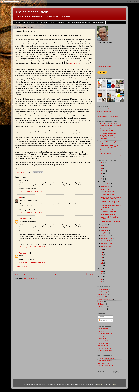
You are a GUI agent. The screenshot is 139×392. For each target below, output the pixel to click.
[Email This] (34, 172)
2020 (101, 268)
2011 (101, 179)
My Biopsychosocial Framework (79, 22)
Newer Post (20, 274)
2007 (101, 168)
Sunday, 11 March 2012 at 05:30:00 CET (32, 212)
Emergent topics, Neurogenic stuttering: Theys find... (110, 210)
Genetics (100, 301)
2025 (101, 279)
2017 (101, 260)
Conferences (101, 294)
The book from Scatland (107, 130)
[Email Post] (28, 172)
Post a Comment (22, 266)
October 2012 (106, 241)
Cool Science (101, 296)
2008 (101, 171)
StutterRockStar (102, 346)
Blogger (113, 384)
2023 (101, 274)
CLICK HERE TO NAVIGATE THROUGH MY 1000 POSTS (34, 22)
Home (54, 274)
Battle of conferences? (108, 191)
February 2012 (106, 186)
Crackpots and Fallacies (105, 299)
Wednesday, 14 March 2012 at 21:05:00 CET (33, 247)
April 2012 (104, 225)
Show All (122, 155)
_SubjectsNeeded (103, 289)
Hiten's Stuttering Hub (104, 348)
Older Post (88, 274)
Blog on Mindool (102, 114)
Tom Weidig (23, 218)
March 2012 (105, 189)
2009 (101, 173)
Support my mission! (104, 66)
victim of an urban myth (76, 63)
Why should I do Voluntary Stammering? (107, 137)
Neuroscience (101, 306)
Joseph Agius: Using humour (110, 214)
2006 (101, 165)
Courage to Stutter (103, 341)
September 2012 (107, 238)
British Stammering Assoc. (105, 365)
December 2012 (106, 246)
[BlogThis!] (36, 172)
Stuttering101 (101, 336)
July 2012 (104, 233)
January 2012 (106, 184)
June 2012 (105, 230)
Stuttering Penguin (105, 153)
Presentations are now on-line (110, 221)
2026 (101, 282)
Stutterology (101, 331)
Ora (20, 197)
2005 (101, 163)
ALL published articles (104, 360)
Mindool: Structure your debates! (108, 116)
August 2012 (105, 235)
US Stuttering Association (105, 358)
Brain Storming (102, 292)
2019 (101, 265)
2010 (101, 176)
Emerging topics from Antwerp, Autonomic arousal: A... (111, 197)
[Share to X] (38, 172)
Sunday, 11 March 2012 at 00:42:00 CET (32, 191)
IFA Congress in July (104, 109)
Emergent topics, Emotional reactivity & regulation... (110, 202)
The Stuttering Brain (32, 12)
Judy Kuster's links (103, 363)
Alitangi (99, 384)
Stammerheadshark (103, 343)
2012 (101, 181)
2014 (101, 252)
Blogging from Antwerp (108, 194)
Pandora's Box (102, 309)
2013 (101, 249)
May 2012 (104, 227)
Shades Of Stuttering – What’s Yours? (111, 125)
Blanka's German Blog (104, 350)
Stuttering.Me (101, 338)
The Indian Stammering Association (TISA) (108, 134)
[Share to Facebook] (40, 172)
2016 (101, 257)
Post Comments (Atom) (30, 278)
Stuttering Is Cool (106, 129)
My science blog (98, 22)
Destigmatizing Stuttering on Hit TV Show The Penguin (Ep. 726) (110, 146)
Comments (103, 320)
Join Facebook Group (104, 111)
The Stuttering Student (104, 333)
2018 (101, 263)
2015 (101, 255)
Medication (101, 304)
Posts (102, 316)
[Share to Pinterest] (42, 172)
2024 (101, 276)
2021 (101, 271)
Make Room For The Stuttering (110, 124)
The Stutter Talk (102, 328)
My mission (61, 22)
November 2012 (106, 243)
